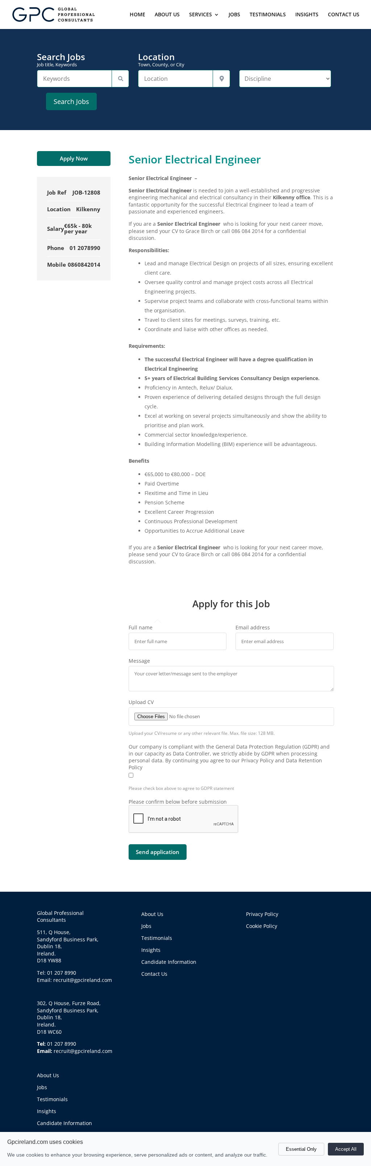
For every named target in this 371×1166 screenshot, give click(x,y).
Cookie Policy (261, 926)
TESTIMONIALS (268, 15)
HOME (137, 15)
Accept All (346, 1149)
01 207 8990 (61, 1043)
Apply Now (74, 158)
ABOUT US (167, 15)
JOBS (234, 15)
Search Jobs (61, 60)
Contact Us (154, 973)
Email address (252, 627)
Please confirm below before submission (178, 801)
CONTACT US (343, 15)
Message (139, 660)
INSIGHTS (306, 15)
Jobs (42, 1087)
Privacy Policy (262, 914)
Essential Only (301, 1149)
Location (161, 60)
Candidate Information (64, 1123)
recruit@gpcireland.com (83, 1051)
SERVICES (200, 15)
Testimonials (52, 1099)
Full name (141, 627)
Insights (46, 1111)
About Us (48, 1075)
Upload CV (141, 702)
